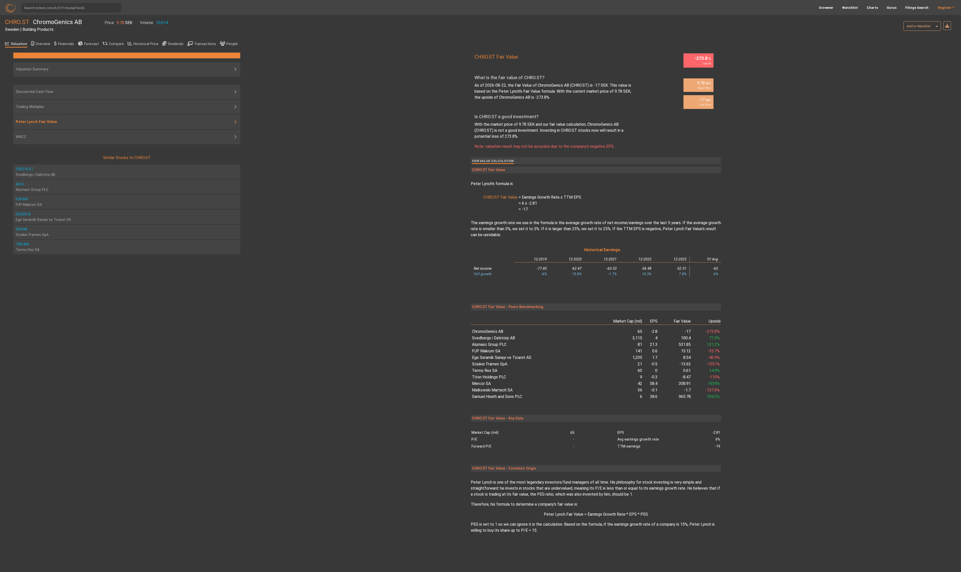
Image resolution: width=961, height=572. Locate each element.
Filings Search (916, 8)
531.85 (685, 344)
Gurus (891, 8)
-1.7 (687, 390)
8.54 (687, 357)
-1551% (713, 364)
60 (640, 370)
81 (640, 344)
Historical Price (145, 44)
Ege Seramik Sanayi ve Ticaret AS (501, 357)
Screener (826, 8)
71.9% (714, 338)
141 (638, 351)
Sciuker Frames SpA (489, 364)
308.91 (685, 383)
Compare (116, 44)
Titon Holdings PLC (489, 377)
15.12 (686, 351)
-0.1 (654, 390)
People (232, 44)
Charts (872, 8)
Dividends (175, 44)
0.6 (654, 351)
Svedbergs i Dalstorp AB (493, 338)
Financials (66, 44)
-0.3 (654, 377)
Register (944, 8)
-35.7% (714, 351)
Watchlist (850, 8)
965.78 (685, 396)
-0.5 (654, 364)
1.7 (654, 357)
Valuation (19, 44)
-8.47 (686, 377)
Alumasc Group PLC (489, 344)
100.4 (686, 338)
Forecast (91, 44)
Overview (43, 44)
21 (640, 364)
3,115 (637, 338)
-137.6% (712, 390)
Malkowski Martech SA (492, 390)
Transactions (205, 44)
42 (640, 383)
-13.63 (685, 364)
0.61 (687, 370)
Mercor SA (481, 383)
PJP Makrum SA (486, 351)
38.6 (653, 396)
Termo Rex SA (484, 370)
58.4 (653, 383)
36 (640, 390)
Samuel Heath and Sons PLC (497, 396)
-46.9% (714, 357)
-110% (714, 377)
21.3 (653, 344)
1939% (714, 383)
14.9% (714, 370)
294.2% (713, 396)
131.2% (713, 344)
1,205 (637, 357)
